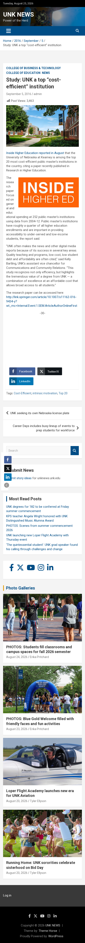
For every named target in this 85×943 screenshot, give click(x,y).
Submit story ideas (19, 478)
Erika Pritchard (39, 657)
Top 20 (63, 393)
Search (75, 450)
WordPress (55, 936)
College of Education (23, 73)
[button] (6, 485)
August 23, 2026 (16, 729)
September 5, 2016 (18, 94)
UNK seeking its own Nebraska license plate (39, 413)
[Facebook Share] (8, 459)
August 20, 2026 (16, 801)
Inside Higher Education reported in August (35, 153)
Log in (7, 895)
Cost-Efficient (22, 393)
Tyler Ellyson (38, 801)
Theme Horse (48, 931)
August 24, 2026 (16, 657)
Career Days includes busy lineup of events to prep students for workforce (44, 428)
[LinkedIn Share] (8, 477)
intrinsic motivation (45, 393)
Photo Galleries (20, 588)
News (46, 73)
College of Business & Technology (33, 68)
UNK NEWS (18, 14)
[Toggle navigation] (8, 31)
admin (38, 94)
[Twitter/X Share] (8, 468)
